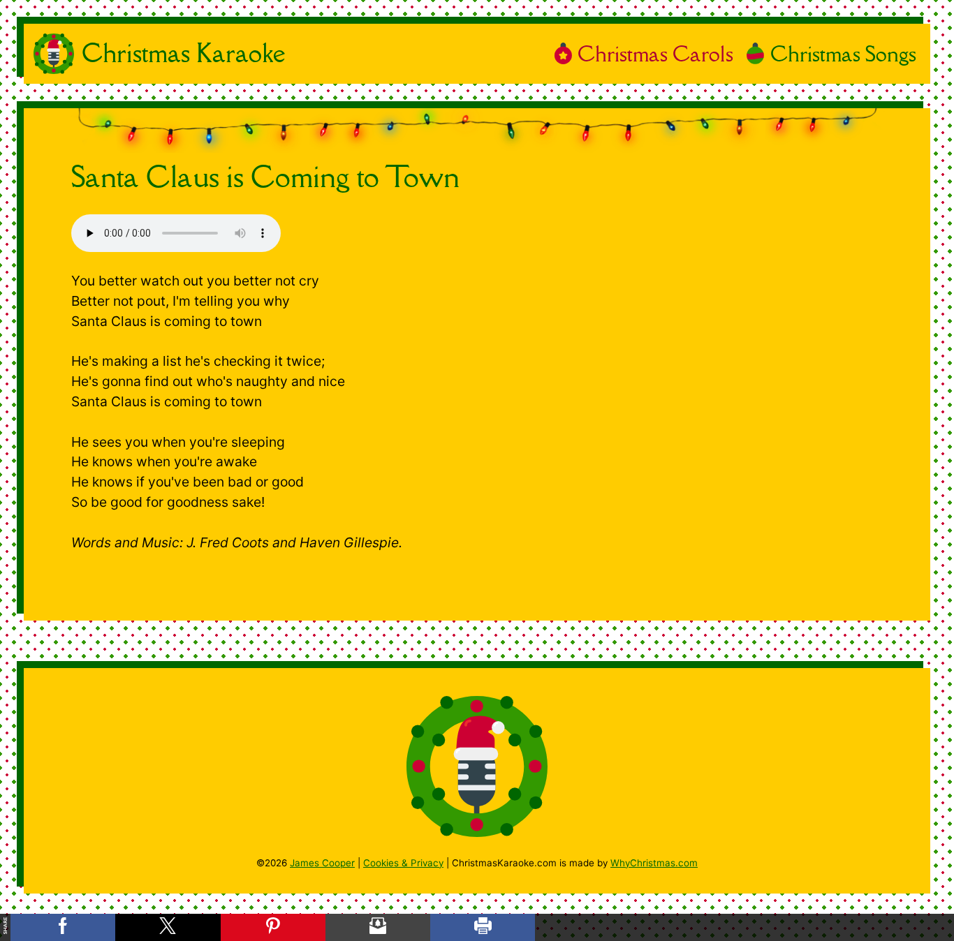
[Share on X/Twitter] (167, 927)
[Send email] (377, 927)
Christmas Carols (655, 53)
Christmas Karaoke (184, 53)
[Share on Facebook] (62, 927)
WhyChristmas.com (654, 862)
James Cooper (322, 862)
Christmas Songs (843, 53)
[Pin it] (273, 927)
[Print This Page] (482, 927)
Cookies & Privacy (403, 862)
